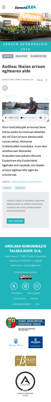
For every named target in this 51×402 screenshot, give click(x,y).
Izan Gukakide (15, 221)
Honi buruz (17, 293)
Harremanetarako (21, 304)
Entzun (40, 80)
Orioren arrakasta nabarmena (25, 181)
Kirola (7, 188)
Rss (38, 304)
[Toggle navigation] (4, 7)
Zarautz (20, 188)
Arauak (34, 299)
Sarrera (7, 56)
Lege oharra (33, 293)
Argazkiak (21, 56)
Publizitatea (19, 299)
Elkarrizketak (38, 56)
